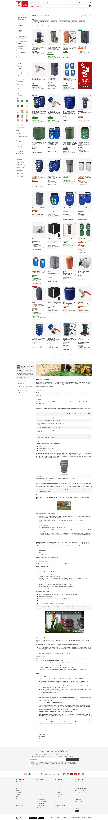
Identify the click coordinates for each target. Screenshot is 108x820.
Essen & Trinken (20, 803)
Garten (40, 738)
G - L (38, 786)
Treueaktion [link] (59, 792)
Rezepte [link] (58, 790)
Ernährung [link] (59, 796)
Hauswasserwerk (59, 543)
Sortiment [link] (58, 788)
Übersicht (39, 781)
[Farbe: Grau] (48, 272)
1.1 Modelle (20, 385)
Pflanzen (57, 410)
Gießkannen (41, 729)
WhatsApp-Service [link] (60, 800)
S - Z (38, 790)
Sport (18, 798)
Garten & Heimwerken (43, 741)
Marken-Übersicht (20, 805)
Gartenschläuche (42, 732)
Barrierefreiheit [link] (89, 817)
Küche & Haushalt (20, 788)
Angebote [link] (58, 781)
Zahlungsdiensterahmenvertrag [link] (82, 790)
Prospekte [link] (58, 783)
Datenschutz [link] (64, 817)
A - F (38, 783)
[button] (35, 22)
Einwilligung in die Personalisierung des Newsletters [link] (38, 766)
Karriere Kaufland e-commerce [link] (82, 803)
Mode (18, 794)
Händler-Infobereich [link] (60, 807)
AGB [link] (68, 817)
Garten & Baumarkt (21, 786)
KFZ (18, 800)
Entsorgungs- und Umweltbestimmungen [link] (78, 817)
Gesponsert (34, 44)
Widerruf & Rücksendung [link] (42, 801)
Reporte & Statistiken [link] (80, 781)
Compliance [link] (58, 817)
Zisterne (75, 543)
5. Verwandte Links (21, 394)
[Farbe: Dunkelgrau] (50, 272)
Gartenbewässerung (43, 736)
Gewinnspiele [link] (59, 794)
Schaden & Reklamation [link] (41, 805)
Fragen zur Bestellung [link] (41, 799)
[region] (23, 84)
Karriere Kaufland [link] (79, 801)
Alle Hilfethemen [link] (40, 797)
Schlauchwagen (42, 734)
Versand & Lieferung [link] (41, 807)
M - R (38, 788)
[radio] (22, 25)
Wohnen (19, 792)
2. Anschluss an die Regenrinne (23, 388)
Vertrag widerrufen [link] (40, 803)
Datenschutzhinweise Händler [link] (82, 792)
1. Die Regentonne (21, 383)
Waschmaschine (42, 550)
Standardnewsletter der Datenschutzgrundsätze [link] (37, 763)
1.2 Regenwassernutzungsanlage (25, 386)
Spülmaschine (42, 552)
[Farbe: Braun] (63, 272)
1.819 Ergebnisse (46, 15)
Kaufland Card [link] (59, 786)
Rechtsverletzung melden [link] (42, 809)
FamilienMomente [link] (60, 798)
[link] (46, 2)
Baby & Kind (19, 790)
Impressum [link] (52, 817)
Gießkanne (60, 476)
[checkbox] (22, 18)
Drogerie (19, 796)
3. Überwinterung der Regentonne (24, 390)
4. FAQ (18, 392)
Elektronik (19, 783)
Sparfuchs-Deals (20, 781)
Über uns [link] (78, 783)
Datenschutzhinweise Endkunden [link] (82, 794)
